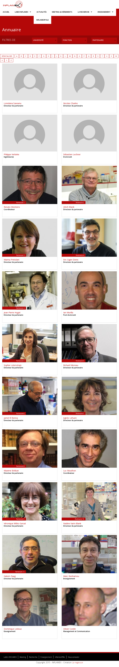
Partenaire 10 (79, 519)
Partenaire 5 (20, 361)
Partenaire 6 (20, 413)
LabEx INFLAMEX (10, 657)
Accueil (6, 12)
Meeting (23, 657)
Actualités (42, 12)
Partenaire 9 (20, 519)
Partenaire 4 (80, 255)
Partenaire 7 (80, 413)
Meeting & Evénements (62, 12)
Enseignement (104, 12)
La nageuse (77, 662)
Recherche (33, 657)
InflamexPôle (60, 657)
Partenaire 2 (80, 203)
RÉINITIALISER (7, 56)
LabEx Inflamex (21, 12)
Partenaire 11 (20, 572)
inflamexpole (42, 20)
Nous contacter (73, 657)
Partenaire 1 (20, 203)
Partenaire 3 (20, 255)
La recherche (83, 12)
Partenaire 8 (20, 466)
